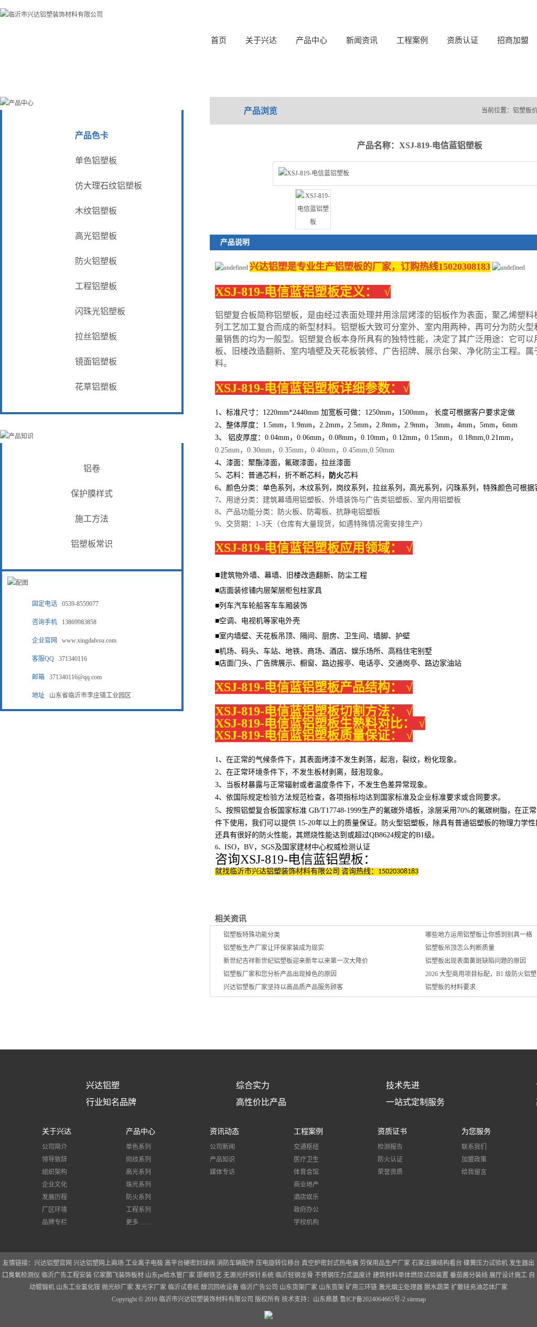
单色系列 (138, 1147)
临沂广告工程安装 (66, 1275)
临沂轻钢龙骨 (294, 1275)
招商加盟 (513, 40)
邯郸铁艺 (209, 1275)
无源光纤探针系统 (248, 1275)
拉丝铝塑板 (96, 336)
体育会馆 (306, 1172)
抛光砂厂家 (117, 1287)
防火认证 (390, 1159)
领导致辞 (54, 1159)
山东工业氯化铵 (78, 1287)
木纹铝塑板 (96, 210)
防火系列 (138, 1197)
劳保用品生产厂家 (385, 1263)
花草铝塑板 (96, 386)
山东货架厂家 (298, 1287)
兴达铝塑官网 (53, 1263)
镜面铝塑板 (96, 361)
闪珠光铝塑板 (100, 311)
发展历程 (54, 1197)
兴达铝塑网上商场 (98, 1263)
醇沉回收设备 (220, 1287)
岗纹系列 (138, 1159)
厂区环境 (54, 1209)
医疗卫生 (306, 1159)
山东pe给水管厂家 (170, 1275)
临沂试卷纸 (183, 1287)
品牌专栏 (54, 1222)
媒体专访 (222, 1172)
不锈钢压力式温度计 (343, 1275)
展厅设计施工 (509, 1275)
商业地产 (306, 1184)
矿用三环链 (361, 1287)
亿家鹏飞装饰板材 (118, 1275)
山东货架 (331, 1287)
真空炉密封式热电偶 (330, 1263)
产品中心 (311, 40)
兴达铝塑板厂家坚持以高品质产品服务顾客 (283, 987)
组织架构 (54, 1172)
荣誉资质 (390, 1172)
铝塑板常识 (92, 543)
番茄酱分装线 (469, 1275)
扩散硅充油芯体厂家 (479, 1287)
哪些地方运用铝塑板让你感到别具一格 (478, 934)
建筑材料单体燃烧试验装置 (411, 1275)
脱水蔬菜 (436, 1287)
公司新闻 (222, 1147)
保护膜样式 (92, 493)
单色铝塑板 (96, 160)
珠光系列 (138, 1184)
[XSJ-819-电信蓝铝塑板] (313, 222)
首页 (219, 40)
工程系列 (138, 1209)
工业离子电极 (145, 1263)
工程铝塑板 (96, 286)
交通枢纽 (306, 1147)
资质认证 (462, 40)
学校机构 (306, 1222)
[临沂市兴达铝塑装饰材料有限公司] (51, 14)
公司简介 (54, 1147)
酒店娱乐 (306, 1197)
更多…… (138, 1222)
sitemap (416, 1299)
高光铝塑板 (96, 235)
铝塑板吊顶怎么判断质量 (460, 948)
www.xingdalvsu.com (89, 640)
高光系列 (138, 1172)
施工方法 (92, 518)
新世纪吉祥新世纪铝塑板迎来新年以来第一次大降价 (295, 961)
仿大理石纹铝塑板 (108, 185)
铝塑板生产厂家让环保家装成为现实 (273, 948)
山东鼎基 (325, 1299)
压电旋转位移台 (278, 1263)
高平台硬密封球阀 (190, 1263)
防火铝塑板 (96, 261)
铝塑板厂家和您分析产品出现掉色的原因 (280, 974)
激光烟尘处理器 (401, 1287)
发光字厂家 (150, 1287)
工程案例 (412, 40)
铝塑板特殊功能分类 (251, 934)
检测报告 (390, 1147)
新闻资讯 (362, 40)
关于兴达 (261, 40)
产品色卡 (92, 135)
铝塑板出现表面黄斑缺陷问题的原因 (475, 961)
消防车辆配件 (235, 1263)
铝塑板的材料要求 (450, 987)
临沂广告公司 (259, 1287)
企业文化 (54, 1184)
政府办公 (306, 1209)
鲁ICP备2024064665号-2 (373, 1299)
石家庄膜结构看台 (437, 1263)
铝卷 (91, 468)
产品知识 (222, 1159)
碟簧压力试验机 (486, 1263)
